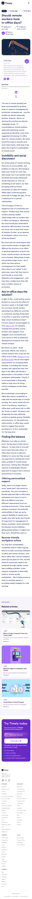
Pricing (18, 805)
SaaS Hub (19, 796)
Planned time (5, 822)
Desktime (4, 866)
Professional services (21, 798)
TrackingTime (5, 840)
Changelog (19, 820)
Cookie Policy (20, 842)
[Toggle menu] (28, 3)
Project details (5, 815)
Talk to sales (4, 874)
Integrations (19, 808)
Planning (4, 791)
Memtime (4, 847)
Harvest (3, 863)
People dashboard (6, 808)
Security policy (20, 837)
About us (4, 879)
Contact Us (4, 884)
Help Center (20, 786)
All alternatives (5, 837)
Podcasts (19, 817)
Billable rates (4, 831)
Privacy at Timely (21, 840)
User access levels (6, 798)
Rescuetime (4, 854)
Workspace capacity (6, 824)
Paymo (3, 845)
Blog (18, 815)
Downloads (4, 877)
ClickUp (3, 852)
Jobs (3, 886)
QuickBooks (4, 842)
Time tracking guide (21, 810)
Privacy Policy (8, 896)
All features (4, 786)
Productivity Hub (21, 801)
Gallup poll (9, 326)
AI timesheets (5, 817)
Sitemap (19, 824)
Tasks (3, 820)
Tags (3, 827)
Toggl (3, 859)
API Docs (19, 822)
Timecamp (4, 861)
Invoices (3, 810)
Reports (3, 803)
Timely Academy (21, 789)
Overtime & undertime (7, 805)
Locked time (4, 801)
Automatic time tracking (7, 796)
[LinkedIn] (3, 780)
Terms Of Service (21, 845)
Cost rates (4, 812)
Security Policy (15, 896)
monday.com (4, 849)
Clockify (3, 856)
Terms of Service (23, 896)
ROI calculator (20, 812)
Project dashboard (6, 829)
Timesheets (4, 794)
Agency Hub (20, 794)
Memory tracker (5, 789)
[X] (6, 780)
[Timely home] (7, 3)
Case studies (20, 803)
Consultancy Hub (21, 791)
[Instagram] (9, 780)
